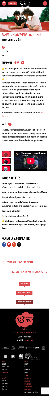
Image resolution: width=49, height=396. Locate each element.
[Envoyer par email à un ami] (19, 244)
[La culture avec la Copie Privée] (28, 348)
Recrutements (27, 389)
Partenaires (27, 370)
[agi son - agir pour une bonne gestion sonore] (5, 348)
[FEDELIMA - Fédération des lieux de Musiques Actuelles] (13, 348)
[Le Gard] (5, 356)
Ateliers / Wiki (5, 367)
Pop (17, 62)
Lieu (25, 367)
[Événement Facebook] (3, 47)
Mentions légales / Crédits (31, 392)
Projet (26, 364)
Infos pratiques (28, 378)
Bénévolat (4, 389)
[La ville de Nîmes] (13, 356)
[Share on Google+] (14, 244)
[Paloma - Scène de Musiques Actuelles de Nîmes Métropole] (25, 4)
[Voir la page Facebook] (22, 63)
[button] (45, 3)
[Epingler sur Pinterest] (9, 244)
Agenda (3, 361)
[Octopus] (36, 348)
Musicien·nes (5, 384)
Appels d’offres (28, 387)
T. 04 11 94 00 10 (28, 340)
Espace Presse (27, 384)
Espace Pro (27, 381)
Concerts (4, 364)
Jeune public (5, 370)
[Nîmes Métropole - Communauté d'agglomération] (32, 356)
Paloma (26, 361)
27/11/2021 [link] (30, 72)
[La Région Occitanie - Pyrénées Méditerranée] (43, 348)
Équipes (26, 372)
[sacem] (20, 348)
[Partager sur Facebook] (4, 244)
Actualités (27, 375)
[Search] (4, 3)
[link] (30, 72)
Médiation (4, 386)
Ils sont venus (5, 372)
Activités (4, 378)
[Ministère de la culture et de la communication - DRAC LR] (20, 356)
